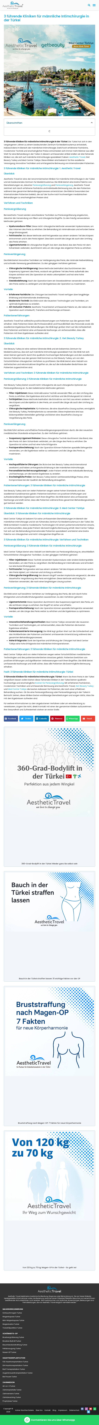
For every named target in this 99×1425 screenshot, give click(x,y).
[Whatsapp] (94, 1408)
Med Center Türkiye (17, 689)
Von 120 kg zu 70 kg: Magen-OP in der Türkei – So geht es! (49, 1267)
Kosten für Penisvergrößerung (49, 683)
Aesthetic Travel (77, 157)
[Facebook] (82, 1408)
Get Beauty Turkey (84, 686)
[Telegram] (88, 1411)
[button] (94, 5)
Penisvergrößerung (42, 185)
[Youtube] (90, 1408)
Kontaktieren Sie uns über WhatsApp (53, 1420)
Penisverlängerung (64, 185)
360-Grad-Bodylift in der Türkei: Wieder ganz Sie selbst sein (49, 863)
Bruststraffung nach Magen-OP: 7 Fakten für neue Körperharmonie (49, 1123)
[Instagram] (86, 1408)
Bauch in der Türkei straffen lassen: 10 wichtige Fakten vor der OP (49, 978)
